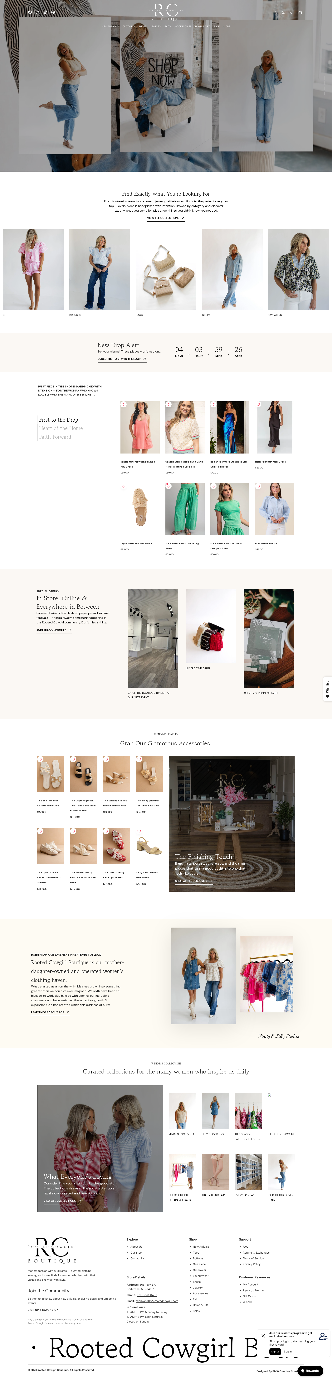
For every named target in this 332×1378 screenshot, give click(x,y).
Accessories (200, 1293)
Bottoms (198, 1258)
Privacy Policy (252, 1264)
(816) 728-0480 (147, 1295)
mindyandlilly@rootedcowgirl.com (157, 1301)
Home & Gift (200, 1305)
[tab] (76, 419)
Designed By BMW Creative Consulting (280, 1371)
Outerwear (199, 1270)
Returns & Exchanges (256, 1252)
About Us (136, 1246)
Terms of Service (253, 1258)
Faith (196, 1299)
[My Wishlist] (291, 12)
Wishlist (247, 1302)
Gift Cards (249, 1296)
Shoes (197, 1281)
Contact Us (137, 1258)
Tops (196, 1252)
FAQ (245, 1246)
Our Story (136, 1252)
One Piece (199, 1264)
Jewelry (198, 1287)
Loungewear (200, 1275)
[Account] (283, 12)
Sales (196, 1311)
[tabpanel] (207, 479)
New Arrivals (201, 1246)
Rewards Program (254, 1290)
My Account (250, 1284)
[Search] (275, 12)
